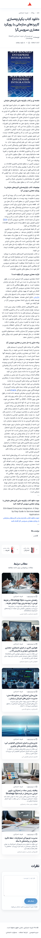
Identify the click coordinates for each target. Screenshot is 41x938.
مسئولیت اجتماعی (11, 932)
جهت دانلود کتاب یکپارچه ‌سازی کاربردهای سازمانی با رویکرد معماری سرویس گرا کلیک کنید (21, 520)
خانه (38, 13)
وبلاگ (32, 13)
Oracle (13, 390)
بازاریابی (36, 297)
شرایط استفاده (23, 932)
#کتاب (35, 536)
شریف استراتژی (23, 13)
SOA (5, 219)
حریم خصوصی (33, 932)
